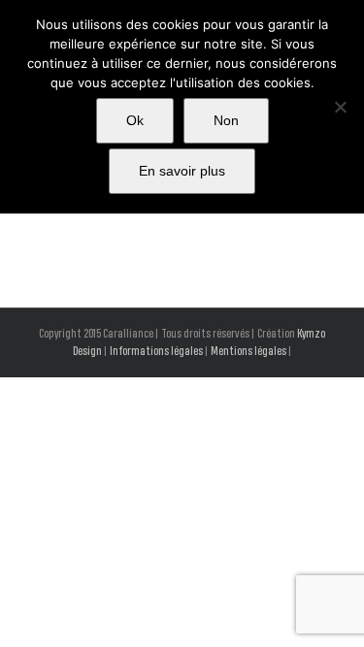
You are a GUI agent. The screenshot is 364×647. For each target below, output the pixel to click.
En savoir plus (182, 170)
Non (226, 120)
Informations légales (156, 351)
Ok (135, 120)
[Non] (339, 106)
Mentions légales (248, 351)
